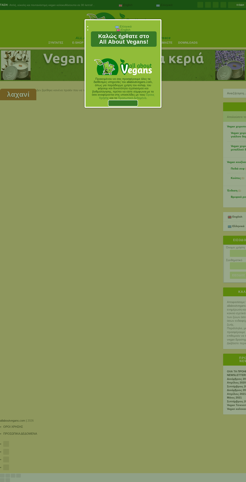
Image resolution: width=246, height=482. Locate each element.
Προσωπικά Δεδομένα (132, 97)
